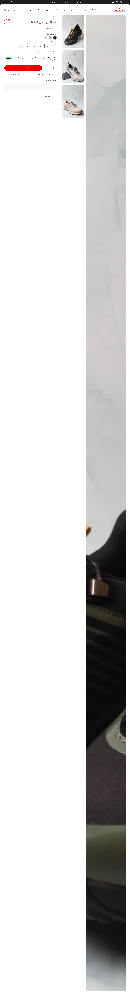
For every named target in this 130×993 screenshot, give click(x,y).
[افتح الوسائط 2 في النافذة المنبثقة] (73, 31)
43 (34, 46)
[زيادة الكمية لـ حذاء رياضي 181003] (46, 68)
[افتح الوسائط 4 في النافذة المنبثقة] (73, 66)
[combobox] (8, 2)
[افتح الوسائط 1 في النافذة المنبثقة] (106, 503)
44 (28, 46)
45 (21, 46)
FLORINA (53, 16)
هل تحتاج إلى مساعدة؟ (10, 74)
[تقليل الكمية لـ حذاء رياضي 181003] (54, 68)
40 (53, 46)
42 (40, 46)
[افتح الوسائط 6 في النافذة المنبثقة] (73, 101)
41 (47, 46)
